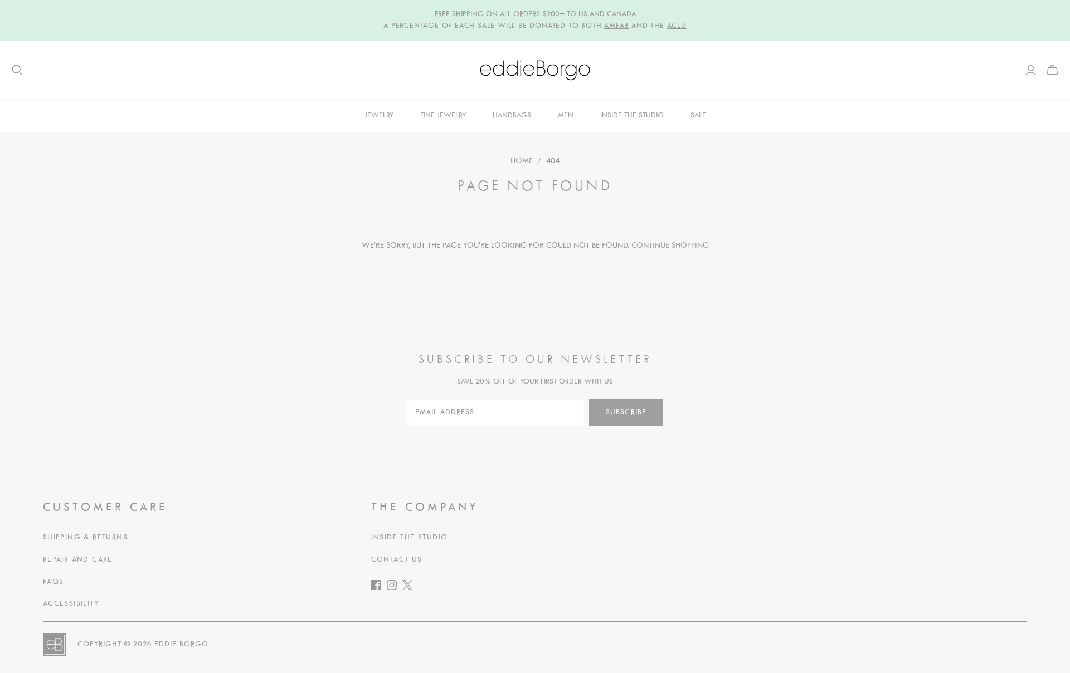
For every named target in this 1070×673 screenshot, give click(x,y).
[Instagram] (394, 587)
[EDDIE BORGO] (535, 70)
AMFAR (616, 26)
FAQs (53, 582)
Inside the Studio (409, 537)
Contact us (396, 560)
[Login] (1031, 70)
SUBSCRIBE (626, 412)
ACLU (677, 26)
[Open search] (17, 70)
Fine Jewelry (443, 115)
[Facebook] (379, 587)
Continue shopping (670, 245)
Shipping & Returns (85, 537)
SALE (698, 115)
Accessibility (71, 604)
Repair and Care (78, 560)
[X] (410, 587)
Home (521, 161)
